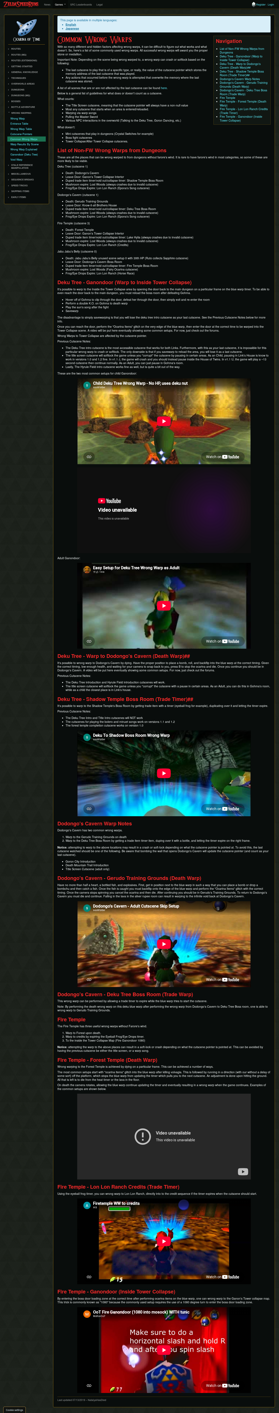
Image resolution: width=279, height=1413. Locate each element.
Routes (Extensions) (24, 60)
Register (261, 4)
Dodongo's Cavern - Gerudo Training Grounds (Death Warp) (244, 84)
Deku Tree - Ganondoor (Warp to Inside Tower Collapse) (241, 58)
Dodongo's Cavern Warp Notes (240, 79)
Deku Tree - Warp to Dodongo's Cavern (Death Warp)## (240, 65)
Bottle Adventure (23, 106)
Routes (16, 48)
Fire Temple (227, 98)
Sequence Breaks (22, 179)
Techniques (18, 77)
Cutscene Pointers (21, 134)
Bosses (15, 101)
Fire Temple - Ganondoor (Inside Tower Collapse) (241, 118)
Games (59, 4)
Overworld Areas (23, 83)
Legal (99, 4)
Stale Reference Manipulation (22, 166)
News (47, 4)
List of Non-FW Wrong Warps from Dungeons (242, 50)
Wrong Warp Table (21, 129)
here (164, 88)
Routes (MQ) (19, 54)
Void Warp (16, 159)
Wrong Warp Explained (23, 149)
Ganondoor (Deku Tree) (24, 154)
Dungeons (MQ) (20, 95)
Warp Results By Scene (24, 144)
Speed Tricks (19, 185)
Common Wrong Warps (24, 139)
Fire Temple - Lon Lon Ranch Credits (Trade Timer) (244, 111)
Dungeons (17, 89)
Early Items (18, 197)
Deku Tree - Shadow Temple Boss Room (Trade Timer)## (242, 73)
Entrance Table (19, 123)
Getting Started (21, 66)
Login (271, 4)
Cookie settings (14, 1410)
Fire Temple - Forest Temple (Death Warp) (243, 103)
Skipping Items (20, 191)
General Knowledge (24, 72)
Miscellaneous (21, 173)
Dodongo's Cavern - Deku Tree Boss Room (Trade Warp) (243, 92)
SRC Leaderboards (81, 4)
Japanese (72, 28)
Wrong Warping (21, 112)
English (71, 24)
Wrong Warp (17, 118)
